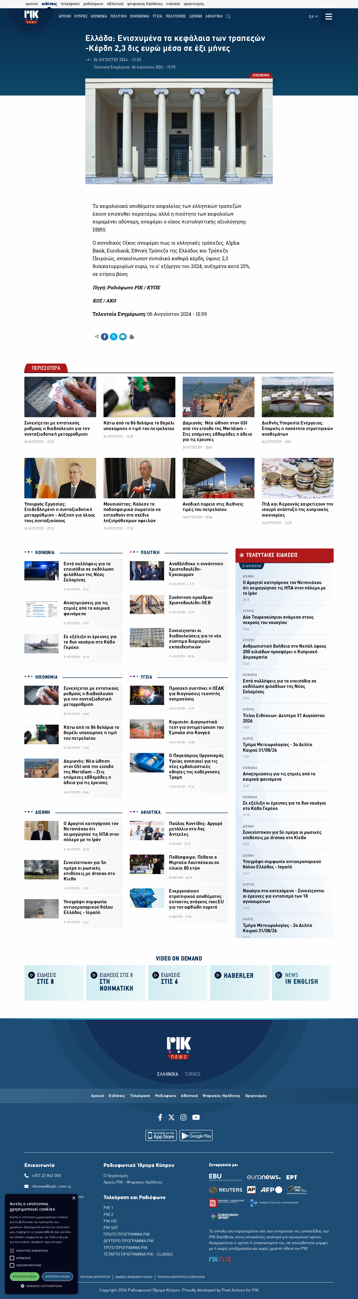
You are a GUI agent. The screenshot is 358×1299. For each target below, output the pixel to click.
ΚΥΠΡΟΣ (248, 611)
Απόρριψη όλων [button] (57, 1276)
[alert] (41, 1244)
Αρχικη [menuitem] (65, 16)
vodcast (173, 4)
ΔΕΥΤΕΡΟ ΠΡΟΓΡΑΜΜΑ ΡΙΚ (129, 1241)
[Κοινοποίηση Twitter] (113, 336)
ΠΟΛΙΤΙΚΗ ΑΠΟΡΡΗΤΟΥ (95, 1277)
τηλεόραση (70, 4)
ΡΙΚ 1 (108, 1208)
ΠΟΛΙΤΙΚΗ (150, 552)
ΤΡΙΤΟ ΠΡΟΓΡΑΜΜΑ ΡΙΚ (126, 1248)
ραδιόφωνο (93, 4)
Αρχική (97, 1096)
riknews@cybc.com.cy (51, 1187)
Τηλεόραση (140, 1096)
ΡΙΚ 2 (108, 1215)
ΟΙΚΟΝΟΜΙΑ (261, 76)
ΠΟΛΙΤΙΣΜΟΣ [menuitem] (176, 16)
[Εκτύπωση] (131, 336)
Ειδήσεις (117, 1096)
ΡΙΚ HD (110, 1221)
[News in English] (301, 982)
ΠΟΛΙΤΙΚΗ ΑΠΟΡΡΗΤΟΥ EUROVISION (181, 1277)
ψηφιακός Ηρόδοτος (145, 4)
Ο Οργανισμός (116, 1176)
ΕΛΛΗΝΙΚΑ (167, 1074)
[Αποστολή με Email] (123, 336)
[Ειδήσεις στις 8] (54, 982)
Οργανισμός (256, 1096)
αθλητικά (115, 4)
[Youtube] (196, 1118)
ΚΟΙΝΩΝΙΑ (45, 552)
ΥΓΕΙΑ (146, 677)
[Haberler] (239, 982)
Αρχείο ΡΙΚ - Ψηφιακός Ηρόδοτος (133, 1182)
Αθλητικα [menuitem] (214, 16)
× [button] (73, 1198)
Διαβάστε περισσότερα (46, 1242)
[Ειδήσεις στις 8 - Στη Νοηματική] (116, 982)
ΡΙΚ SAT (111, 1228)
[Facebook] (161, 1118)
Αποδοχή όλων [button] (24, 1276)
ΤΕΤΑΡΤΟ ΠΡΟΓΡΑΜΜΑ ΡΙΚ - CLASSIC (138, 1255)
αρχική (32, 4)
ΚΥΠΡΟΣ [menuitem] (81, 16)
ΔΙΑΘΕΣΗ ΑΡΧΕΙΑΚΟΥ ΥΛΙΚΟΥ (133, 1277)
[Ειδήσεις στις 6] (177, 982)
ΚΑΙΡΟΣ (248, 739)
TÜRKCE (193, 1074)
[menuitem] (228, 16)
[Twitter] (171, 1118)
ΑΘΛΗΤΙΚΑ (151, 812)
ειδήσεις (49, 4)
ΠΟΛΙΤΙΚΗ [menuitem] (119, 16)
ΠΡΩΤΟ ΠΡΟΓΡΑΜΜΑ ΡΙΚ (127, 1235)
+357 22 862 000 (46, 1176)
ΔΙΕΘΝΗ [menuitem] (195, 16)
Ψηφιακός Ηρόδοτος (221, 1096)
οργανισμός (194, 4)
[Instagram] (183, 1118)
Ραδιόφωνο (165, 1096)
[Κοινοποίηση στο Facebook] (104, 336)
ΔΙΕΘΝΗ (42, 812)
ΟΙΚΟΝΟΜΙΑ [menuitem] (140, 16)
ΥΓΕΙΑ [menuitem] (157, 16)
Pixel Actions (233, 1290)
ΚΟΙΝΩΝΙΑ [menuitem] (99, 16)
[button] (12, 1251)
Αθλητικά (189, 1096)
